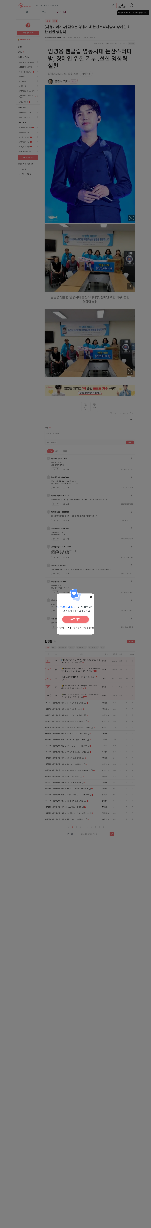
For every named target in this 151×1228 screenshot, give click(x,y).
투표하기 (75, 619)
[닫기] (91, 597)
